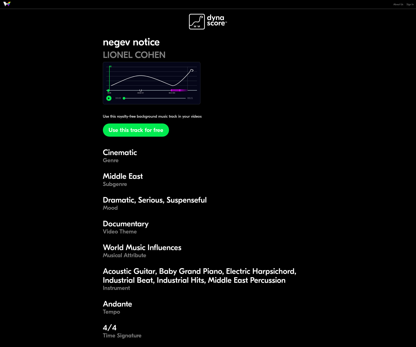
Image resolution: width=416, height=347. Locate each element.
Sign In (410, 4)
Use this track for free (136, 130)
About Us (398, 4)
